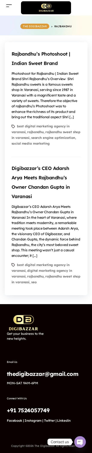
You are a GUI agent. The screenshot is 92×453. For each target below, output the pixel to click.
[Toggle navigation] (9, 5)
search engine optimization (53, 138)
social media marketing (31, 143)
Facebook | (15, 420)
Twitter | (50, 420)
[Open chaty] (80, 442)
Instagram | (34, 420)
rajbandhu (35, 132)
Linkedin (63, 420)
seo (34, 282)
